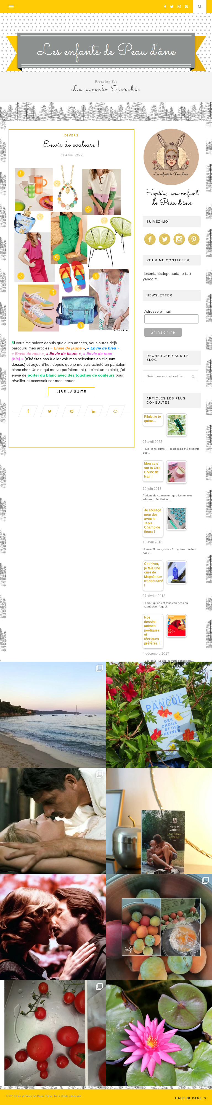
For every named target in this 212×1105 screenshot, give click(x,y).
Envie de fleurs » (65, 353)
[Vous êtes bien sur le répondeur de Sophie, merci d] (53, 715)
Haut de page (189, 1098)
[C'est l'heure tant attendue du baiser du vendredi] (53, 821)
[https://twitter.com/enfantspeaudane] (164, 245)
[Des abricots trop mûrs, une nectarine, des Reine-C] (159, 927)
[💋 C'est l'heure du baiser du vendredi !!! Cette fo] (53, 927)
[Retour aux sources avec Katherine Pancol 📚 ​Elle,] (159, 715)
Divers (71, 135)
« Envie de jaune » (68, 348)
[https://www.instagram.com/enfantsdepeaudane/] (179, 245)
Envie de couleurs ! (71, 145)
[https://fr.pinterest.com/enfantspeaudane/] (194, 245)
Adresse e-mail (157, 311)
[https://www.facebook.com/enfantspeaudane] (150, 245)
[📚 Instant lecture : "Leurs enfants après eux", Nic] (159, 821)
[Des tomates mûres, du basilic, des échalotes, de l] (53, 1033)
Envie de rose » (29, 353)
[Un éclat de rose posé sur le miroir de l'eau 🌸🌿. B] (159, 1033)
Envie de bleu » (105, 348)
